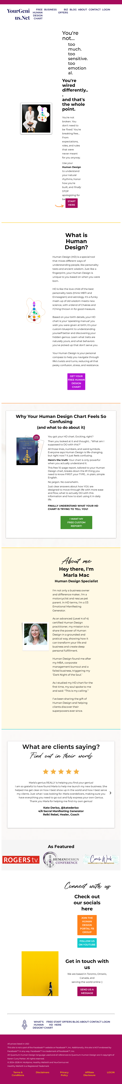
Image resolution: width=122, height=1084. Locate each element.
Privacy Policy (64, 1074)
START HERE (57, 1023)
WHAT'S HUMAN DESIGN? (38, 1024)
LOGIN (106, 9)
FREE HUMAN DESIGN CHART (38, 14)
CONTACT (95, 9)
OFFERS (67, 1021)
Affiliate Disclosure (89, 1074)
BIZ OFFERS (63, 11)
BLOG (73, 9)
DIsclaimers (42, 1072)
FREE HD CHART (48, 1024)
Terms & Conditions (18, 1074)
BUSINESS (50, 9)
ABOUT (82, 9)
